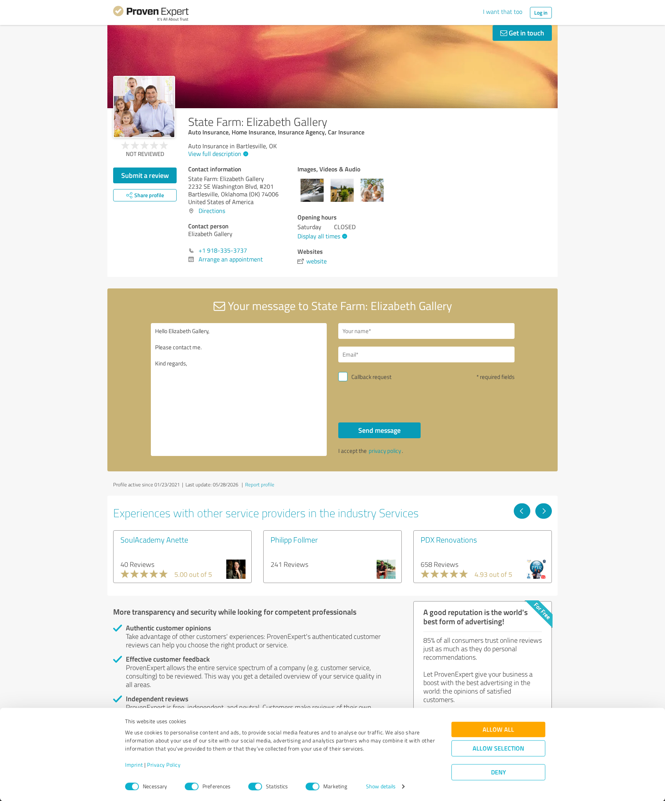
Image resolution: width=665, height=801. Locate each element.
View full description (214, 153)
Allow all (498, 729)
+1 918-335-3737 (223, 250)
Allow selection (498, 748)
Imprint (134, 765)
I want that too (502, 11)
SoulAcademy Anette (154, 539)
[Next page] (543, 511)
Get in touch (525, 33)
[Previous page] (522, 511)
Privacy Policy (163, 765)
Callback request (371, 377)
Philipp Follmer (294, 539)
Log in (541, 12)
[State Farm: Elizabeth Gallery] (144, 107)
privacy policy (385, 451)
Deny (498, 772)
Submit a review (145, 175)
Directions (212, 210)
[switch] (192, 786)
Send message (379, 430)
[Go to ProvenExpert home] (151, 14)
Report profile (259, 484)
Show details (381, 786)
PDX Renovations (449, 539)
